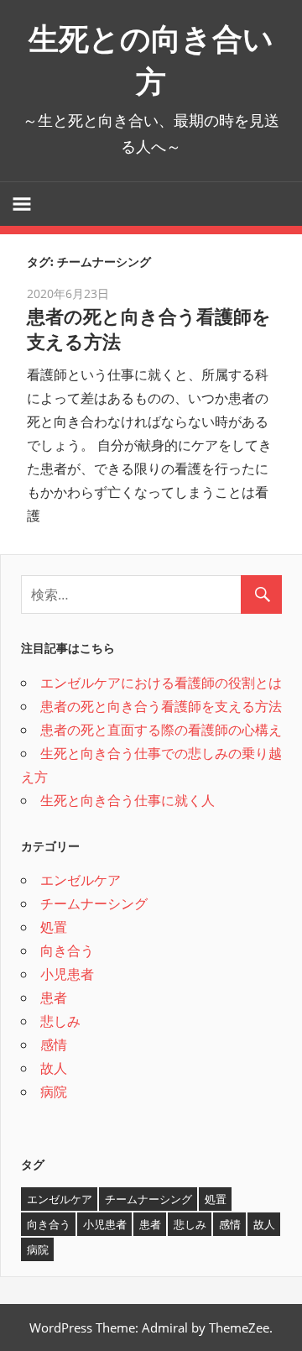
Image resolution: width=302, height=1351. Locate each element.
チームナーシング (94, 903)
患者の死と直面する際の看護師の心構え (161, 729)
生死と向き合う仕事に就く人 (127, 800)
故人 (53, 1068)
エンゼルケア (80, 880)
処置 (53, 927)
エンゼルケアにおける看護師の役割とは (161, 682)
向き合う (67, 950)
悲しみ (60, 1021)
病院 (53, 1091)
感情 (53, 1044)
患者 (53, 997)
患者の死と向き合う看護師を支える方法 (161, 706)
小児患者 (67, 974)
